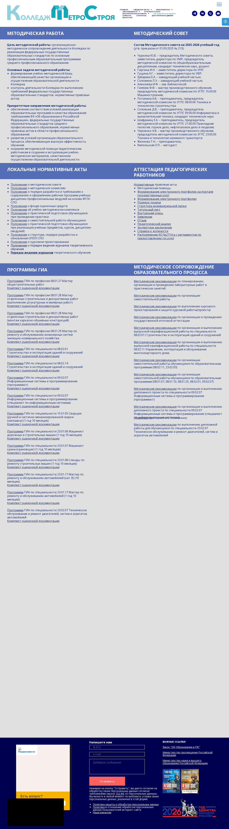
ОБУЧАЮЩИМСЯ (130, 12)
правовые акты (165, 184)
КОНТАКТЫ (141, 15)
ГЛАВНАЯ (124, 10)
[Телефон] (210, 13)
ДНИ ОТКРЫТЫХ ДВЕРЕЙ (162, 15)
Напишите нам (100, 742)
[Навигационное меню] (219, 4)
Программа (15, 281)
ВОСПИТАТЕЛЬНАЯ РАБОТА (135, 14)
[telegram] (194, 13)
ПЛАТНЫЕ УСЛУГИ (152, 12)
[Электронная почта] (218, 13)
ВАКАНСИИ (127, 17)
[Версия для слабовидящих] (225, 22)
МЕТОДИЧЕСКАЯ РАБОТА (164, 14)
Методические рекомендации (155, 281)
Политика (99, 807)
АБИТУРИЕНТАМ (163, 10)
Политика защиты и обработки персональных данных (126, 804)
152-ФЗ (120, 793)
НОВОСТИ (127, 15)
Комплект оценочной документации (33, 288)
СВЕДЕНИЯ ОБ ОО (141, 10)
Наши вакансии (102, 812)
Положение (19, 184)
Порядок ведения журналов (32, 253)
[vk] (202, 13)
